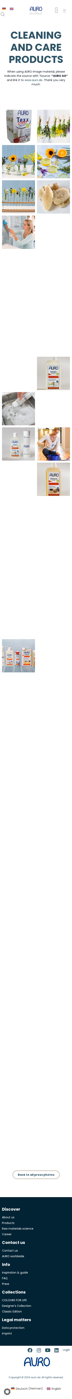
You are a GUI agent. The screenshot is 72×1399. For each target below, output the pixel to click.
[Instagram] (38, 1350)
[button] (65, 10)
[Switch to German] (4, 8)
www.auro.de (33, 80)
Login (66, 1350)
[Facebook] (30, 1350)
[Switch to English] (11, 8)
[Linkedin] (56, 1350)
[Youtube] (47, 1350)
